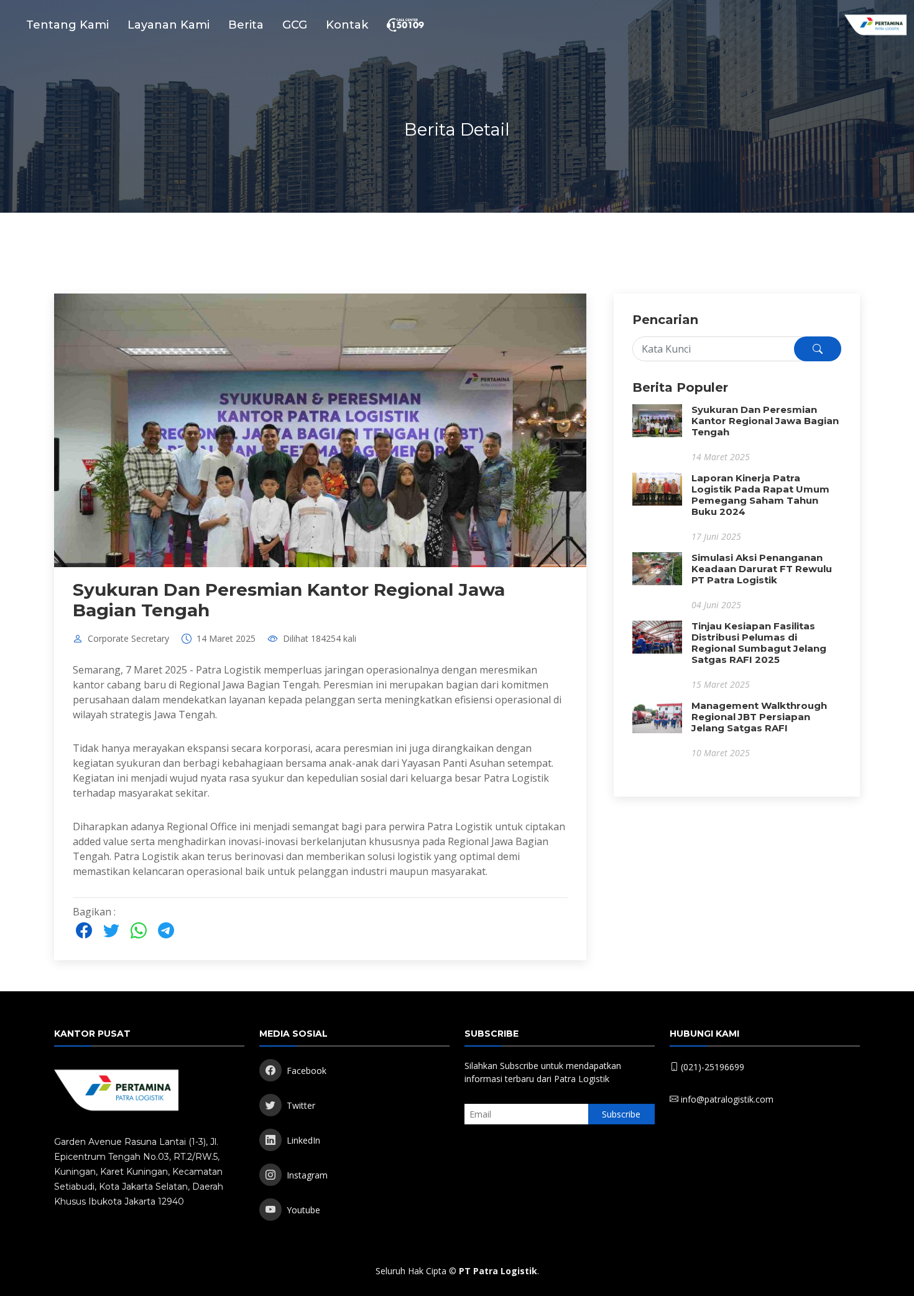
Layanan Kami (168, 25)
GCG (294, 25)
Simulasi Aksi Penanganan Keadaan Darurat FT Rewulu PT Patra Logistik (761, 569)
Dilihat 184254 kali (319, 638)
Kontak (347, 25)
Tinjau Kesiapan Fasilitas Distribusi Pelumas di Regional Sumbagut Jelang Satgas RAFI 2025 (758, 642)
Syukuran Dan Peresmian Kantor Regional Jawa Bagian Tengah (289, 600)
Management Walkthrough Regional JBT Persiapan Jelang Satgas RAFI (759, 717)
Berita (246, 25)
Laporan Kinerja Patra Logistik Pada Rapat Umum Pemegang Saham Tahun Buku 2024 (760, 494)
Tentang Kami (67, 25)
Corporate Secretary (128, 638)
